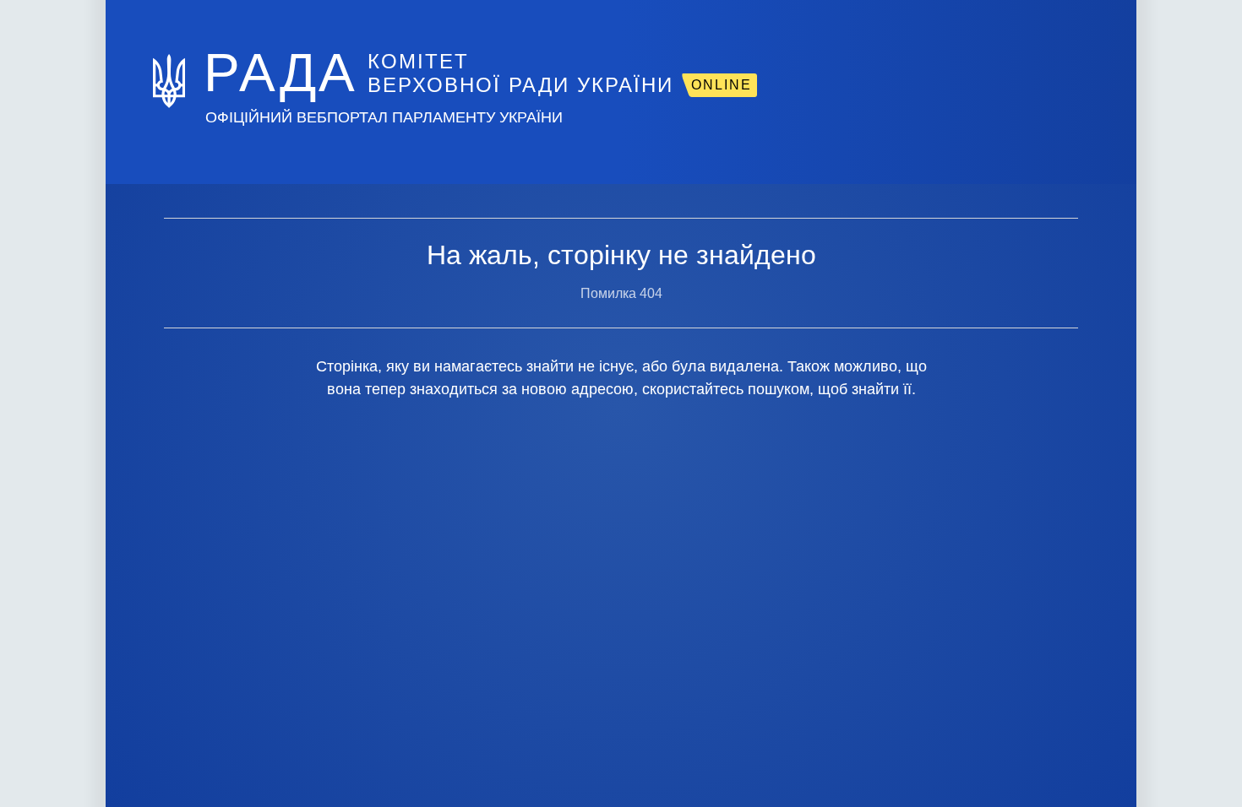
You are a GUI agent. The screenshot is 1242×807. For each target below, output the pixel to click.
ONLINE (721, 85)
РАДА (280, 72)
